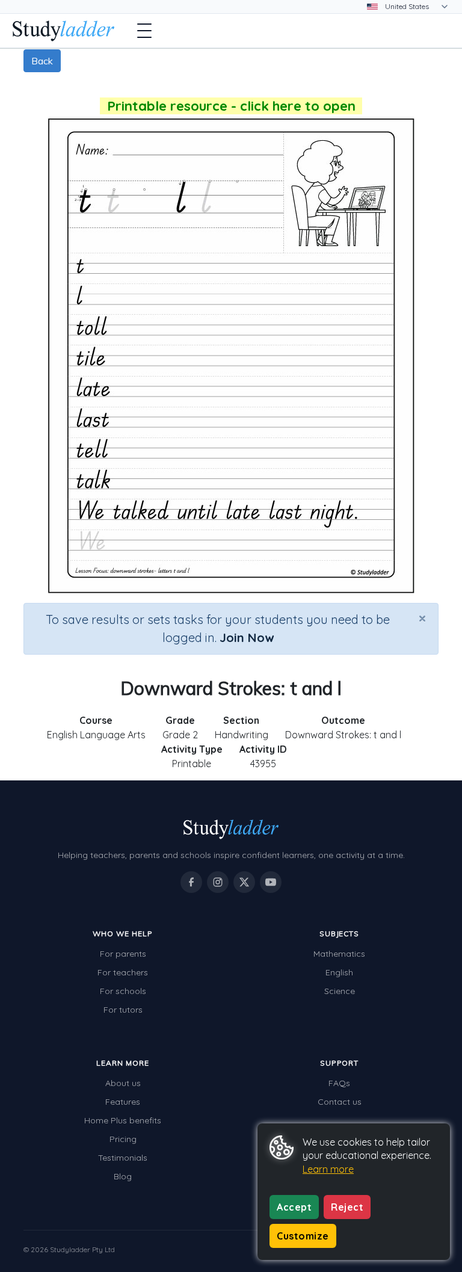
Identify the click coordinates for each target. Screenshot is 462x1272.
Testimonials (122, 1157)
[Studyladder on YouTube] (271, 882)
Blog (123, 1176)
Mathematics (339, 953)
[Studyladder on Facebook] (191, 882)
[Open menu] (144, 31)
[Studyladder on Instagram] (218, 882)
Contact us (340, 1101)
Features (122, 1101)
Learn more (328, 1169)
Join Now (247, 637)
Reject (347, 1207)
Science (339, 991)
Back (42, 61)
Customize (303, 1236)
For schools (123, 991)
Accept (294, 1207)
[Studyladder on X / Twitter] (244, 882)
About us (123, 1083)
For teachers (122, 972)
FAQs (339, 1083)
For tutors (123, 1009)
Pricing (123, 1139)
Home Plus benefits (122, 1120)
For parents (123, 953)
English (339, 972)
